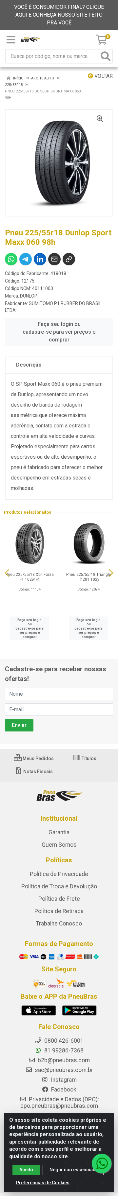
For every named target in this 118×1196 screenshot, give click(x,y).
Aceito (26, 1169)
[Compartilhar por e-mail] (54, 259)
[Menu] (11, 40)
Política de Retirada (59, 911)
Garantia (59, 832)
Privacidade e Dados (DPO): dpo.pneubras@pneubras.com (59, 1102)
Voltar (103, 76)
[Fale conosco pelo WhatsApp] (101, 1163)
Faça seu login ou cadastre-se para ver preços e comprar (59, 332)
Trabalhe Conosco (59, 923)
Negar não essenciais (73, 1169)
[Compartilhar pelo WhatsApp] (11, 259)
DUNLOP (28, 296)
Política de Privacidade (59, 874)
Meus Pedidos (38, 758)
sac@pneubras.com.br (63, 1070)
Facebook (63, 1089)
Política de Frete (59, 899)
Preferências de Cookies (42, 1182)
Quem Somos (59, 844)
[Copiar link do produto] (69, 259)
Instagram (63, 1080)
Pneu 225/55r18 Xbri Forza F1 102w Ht (30, 577)
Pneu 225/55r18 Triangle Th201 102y (88, 577)
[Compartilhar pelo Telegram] (25, 259)
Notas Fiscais (37, 771)
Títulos (88, 758)
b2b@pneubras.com (63, 1060)
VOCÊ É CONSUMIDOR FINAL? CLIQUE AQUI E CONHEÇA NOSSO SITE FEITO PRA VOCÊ (59, 15)
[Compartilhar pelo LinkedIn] (40, 259)
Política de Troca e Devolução (59, 886)
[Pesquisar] (105, 56)
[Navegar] (7, 573)
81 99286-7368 (63, 1050)
